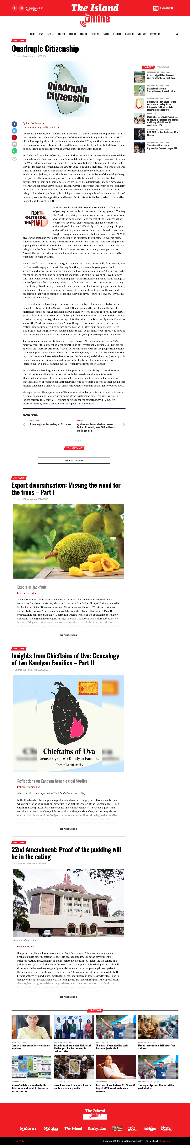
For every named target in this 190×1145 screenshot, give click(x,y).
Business (72, 33)
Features (50, 33)
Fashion (106, 33)
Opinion (83, 33)
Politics (117, 33)
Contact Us (155, 33)
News (41, 33)
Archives (142, 33)
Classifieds (129, 33)
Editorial (95, 33)
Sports (61, 33)
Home (32, 33)
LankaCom (165, 1141)
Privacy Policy (18, 1141)
